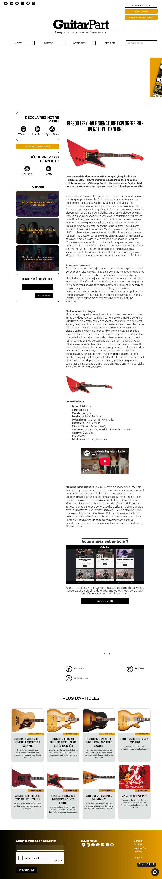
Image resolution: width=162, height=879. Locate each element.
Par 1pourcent (138, 858)
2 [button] (104, 654)
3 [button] (109, 654)
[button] (139, 72)
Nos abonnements (38, 146)
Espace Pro (140, 848)
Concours (138, 841)
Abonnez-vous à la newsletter (37, 279)
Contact (138, 844)
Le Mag (138, 852)
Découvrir (105, 601)
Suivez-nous (89, 841)
